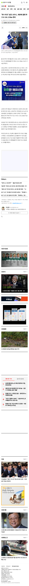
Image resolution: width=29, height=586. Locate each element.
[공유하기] (22, 2)
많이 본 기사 (9, 379)
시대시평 (3, 510)
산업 (15, 9)
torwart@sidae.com (14, 207)
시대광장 (3, 329)
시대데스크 (4, 538)
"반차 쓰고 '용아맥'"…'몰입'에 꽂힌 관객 (11, 183)
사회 (28, 9)
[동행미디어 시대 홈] (6, 2)
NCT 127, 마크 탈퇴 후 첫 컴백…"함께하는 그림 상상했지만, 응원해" (14, 195)
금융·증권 (19, 9)
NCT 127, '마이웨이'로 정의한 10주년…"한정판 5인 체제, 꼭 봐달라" (14, 192)
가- (20, 28)
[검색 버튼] (24, 2)
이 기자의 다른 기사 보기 (13, 213)
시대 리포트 (4, 249)
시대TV (3, 272)
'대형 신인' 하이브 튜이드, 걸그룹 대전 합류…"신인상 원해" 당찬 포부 (14, 189)
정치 (8, 9)
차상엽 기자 (5, 20)
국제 (24, 9)
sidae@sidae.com (17, 203)
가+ (27, 28)
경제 (11, 9)
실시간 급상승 (20, 379)
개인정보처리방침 (15, 566)
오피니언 (3, 9)
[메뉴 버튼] (27, 2)
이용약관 (3, 566)
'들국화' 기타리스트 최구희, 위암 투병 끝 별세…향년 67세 (14, 186)
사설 (2, 459)
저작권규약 (8, 566)
